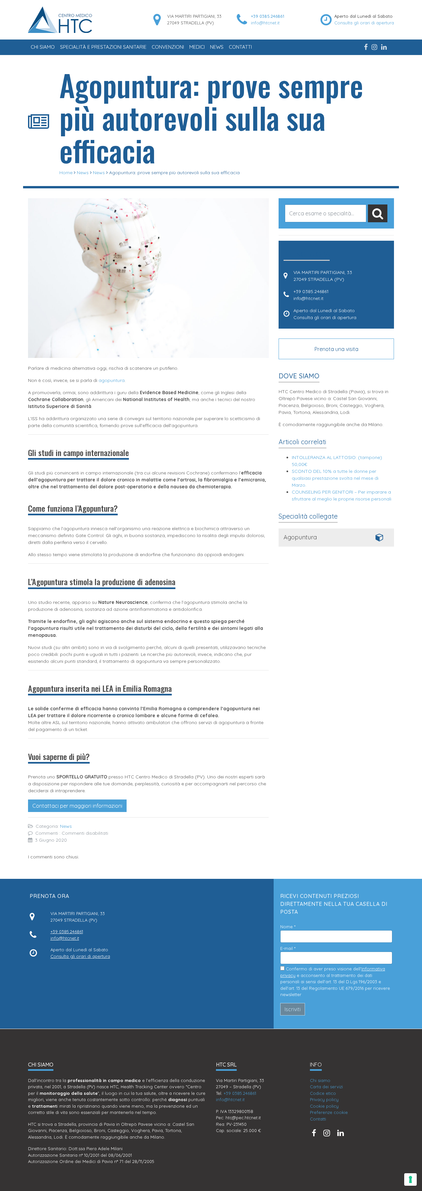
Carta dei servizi (326, 1086)
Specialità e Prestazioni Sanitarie (103, 47)
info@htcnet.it (265, 22)
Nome (287, 926)
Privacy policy (324, 1099)
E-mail (287, 948)
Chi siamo (43, 47)
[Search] (377, 213)
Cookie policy (324, 1106)
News (217, 47)
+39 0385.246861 (267, 16)
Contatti (240, 47)
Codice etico (323, 1093)
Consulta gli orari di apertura (364, 22)
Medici (197, 47)
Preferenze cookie (329, 1112)
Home (66, 173)
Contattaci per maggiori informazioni (77, 805)
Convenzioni (168, 47)
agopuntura (112, 380)
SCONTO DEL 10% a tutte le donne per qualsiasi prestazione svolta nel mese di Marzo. (335, 478)
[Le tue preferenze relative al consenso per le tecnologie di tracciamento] (410, 1179)
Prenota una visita (336, 349)
